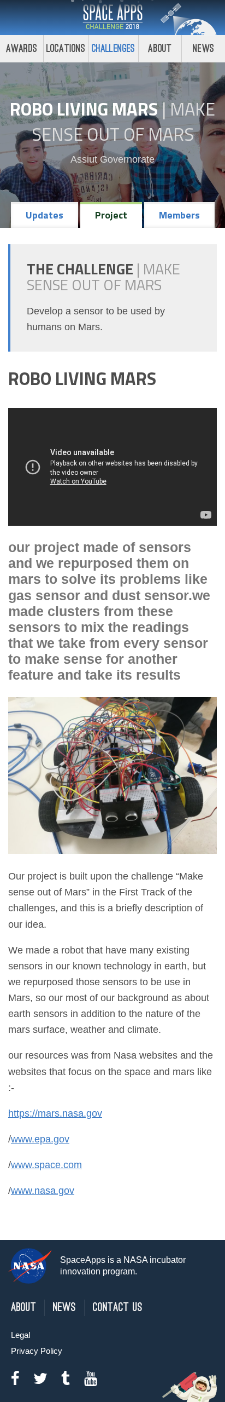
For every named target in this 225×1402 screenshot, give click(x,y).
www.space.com (46, 1164)
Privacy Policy (36, 1350)
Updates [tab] (44, 215)
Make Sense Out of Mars (124, 121)
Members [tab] (179, 215)
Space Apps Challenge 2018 (112, 17)
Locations (66, 48)
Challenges (113, 48)
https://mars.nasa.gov (55, 1113)
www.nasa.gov (42, 1190)
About (159, 48)
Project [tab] (111, 215)
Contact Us (118, 1307)
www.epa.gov (40, 1139)
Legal (20, 1335)
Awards (21, 48)
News (203, 48)
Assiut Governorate (112, 159)
